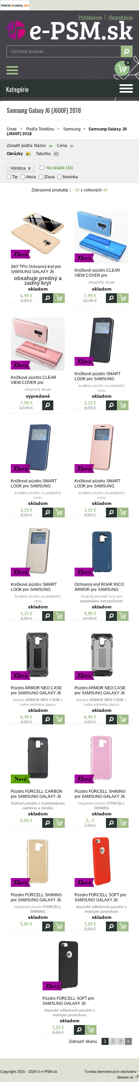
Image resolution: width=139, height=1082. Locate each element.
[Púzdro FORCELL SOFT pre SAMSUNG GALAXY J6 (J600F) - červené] (102, 889)
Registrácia (121, 17)
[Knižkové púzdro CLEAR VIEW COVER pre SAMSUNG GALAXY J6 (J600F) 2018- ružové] (38, 372)
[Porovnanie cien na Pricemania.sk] (15, 9)
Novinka (70, 177)
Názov (40, 145)
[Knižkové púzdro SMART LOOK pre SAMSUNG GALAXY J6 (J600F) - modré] (38, 475)
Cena (62, 145)
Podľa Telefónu (40, 129)
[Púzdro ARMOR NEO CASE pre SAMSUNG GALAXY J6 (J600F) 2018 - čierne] (38, 682)
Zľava (49, 177)
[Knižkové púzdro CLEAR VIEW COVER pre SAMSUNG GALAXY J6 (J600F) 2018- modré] (102, 265)
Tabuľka (43, 153)
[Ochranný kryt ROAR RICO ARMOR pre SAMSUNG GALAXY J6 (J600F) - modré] (102, 579)
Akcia (31, 177)
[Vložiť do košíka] (59, 298)
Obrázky (15, 153)
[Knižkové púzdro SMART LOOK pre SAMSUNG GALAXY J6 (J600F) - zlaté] (38, 579)
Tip (15, 177)
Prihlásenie (90, 17)
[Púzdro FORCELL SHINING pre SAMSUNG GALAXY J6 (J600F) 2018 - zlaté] (38, 889)
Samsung (72, 129)
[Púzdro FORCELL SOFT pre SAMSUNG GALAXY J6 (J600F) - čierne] (69, 993)
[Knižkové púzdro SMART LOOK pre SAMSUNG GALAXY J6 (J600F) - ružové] (102, 475)
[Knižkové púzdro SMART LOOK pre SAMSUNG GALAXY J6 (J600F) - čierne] (102, 368)
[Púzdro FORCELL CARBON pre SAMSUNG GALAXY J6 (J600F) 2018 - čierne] (38, 786)
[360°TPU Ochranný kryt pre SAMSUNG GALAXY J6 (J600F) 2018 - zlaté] (38, 261)
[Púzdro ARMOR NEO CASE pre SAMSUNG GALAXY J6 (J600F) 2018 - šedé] (102, 682)
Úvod (12, 129)
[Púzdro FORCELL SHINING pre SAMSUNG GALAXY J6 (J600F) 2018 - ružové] (102, 786)
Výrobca (20, 168)
